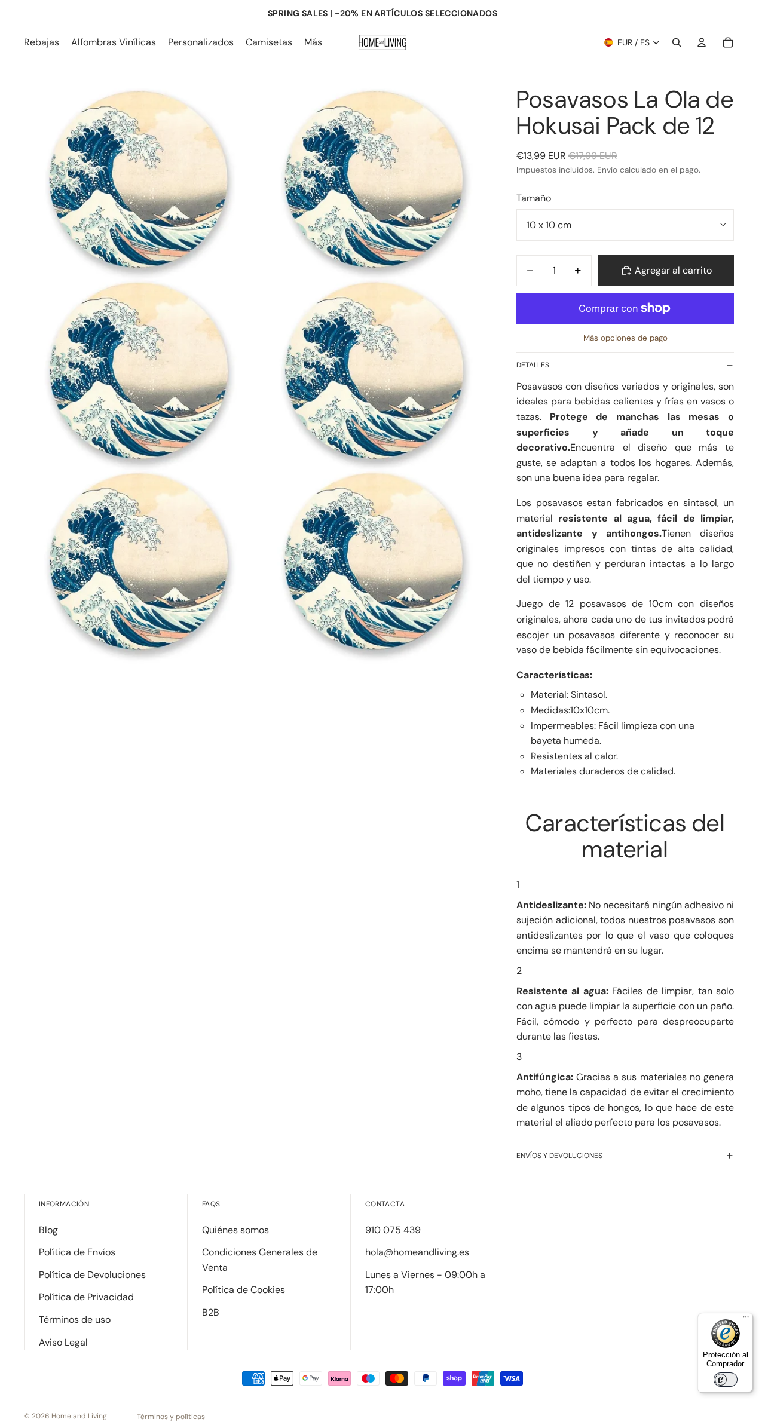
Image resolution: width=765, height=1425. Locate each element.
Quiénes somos (235, 1230)
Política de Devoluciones (92, 1274)
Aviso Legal (63, 1342)
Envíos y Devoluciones (559, 1155)
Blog (48, 1230)
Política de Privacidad (86, 1297)
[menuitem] (313, 42)
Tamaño (533, 198)
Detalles (532, 365)
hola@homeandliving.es (417, 1252)
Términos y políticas (171, 1416)
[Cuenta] (701, 42)
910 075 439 (393, 1230)
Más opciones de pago (625, 338)
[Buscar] (676, 42)
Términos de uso (75, 1319)
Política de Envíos (77, 1252)
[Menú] (746, 1320)
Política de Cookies (243, 1289)
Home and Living (79, 1416)
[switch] (726, 1379)
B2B (210, 1312)
